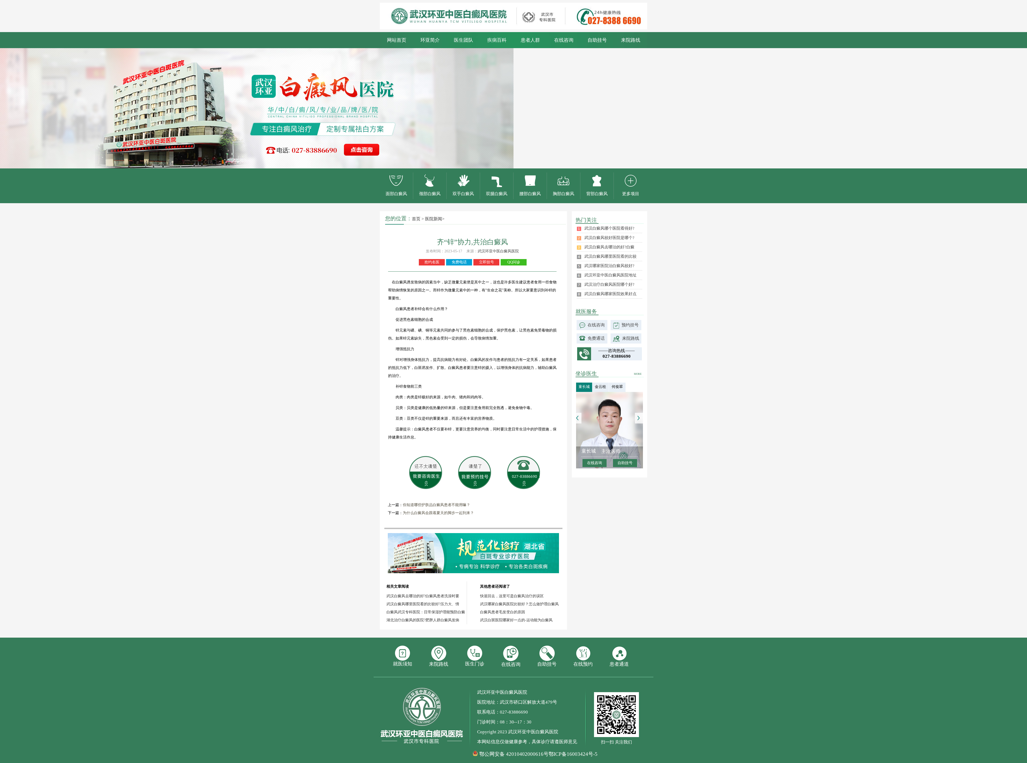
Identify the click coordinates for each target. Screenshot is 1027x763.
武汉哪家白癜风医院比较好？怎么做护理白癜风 (519, 604)
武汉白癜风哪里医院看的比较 (610, 256)
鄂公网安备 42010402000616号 (514, 754)
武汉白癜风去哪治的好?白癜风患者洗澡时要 (422, 596)
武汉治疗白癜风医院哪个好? (609, 284)
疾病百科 (497, 40)
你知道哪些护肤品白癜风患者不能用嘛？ (436, 505)
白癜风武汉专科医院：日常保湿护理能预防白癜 (425, 612)
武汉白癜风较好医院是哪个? (609, 238)
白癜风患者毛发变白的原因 (502, 612)
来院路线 (630, 40)
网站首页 (396, 40)
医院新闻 (433, 219)
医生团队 (463, 40)
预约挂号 (630, 325)
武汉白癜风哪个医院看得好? (609, 228)
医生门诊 (474, 663)
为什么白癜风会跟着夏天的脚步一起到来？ (438, 513)
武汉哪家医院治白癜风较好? (609, 266)
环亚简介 (430, 40)
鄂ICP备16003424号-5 (573, 754)
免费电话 (459, 262)
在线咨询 (563, 40)
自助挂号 (597, 40)
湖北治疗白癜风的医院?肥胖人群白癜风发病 (422, 620)
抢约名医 (431, 262)
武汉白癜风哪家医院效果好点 (610, 294)
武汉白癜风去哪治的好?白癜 (609, 247)
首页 (416, 219)
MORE (638, 373)
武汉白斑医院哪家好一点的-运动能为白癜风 (516, 620)
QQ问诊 (513, 262)
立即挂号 (486, 262)
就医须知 (402, 663)
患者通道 (619, 664)
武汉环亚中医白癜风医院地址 (610, 275)
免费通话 (596, 338)
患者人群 (530, 40)
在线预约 (583, 664)
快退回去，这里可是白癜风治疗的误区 (512, 596)
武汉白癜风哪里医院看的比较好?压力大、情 (422, 604)
